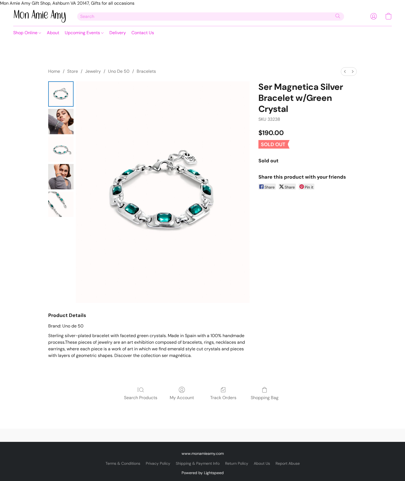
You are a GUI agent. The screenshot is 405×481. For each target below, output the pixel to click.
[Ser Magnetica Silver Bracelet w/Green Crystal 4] (61, 204)
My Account (182, 398)
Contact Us (142, 33)
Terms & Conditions (123, 463)
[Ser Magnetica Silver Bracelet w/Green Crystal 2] (61, 149)
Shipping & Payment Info (198, 463)
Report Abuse (288, 463)
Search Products (140, 398)
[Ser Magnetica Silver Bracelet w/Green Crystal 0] (61, 94)
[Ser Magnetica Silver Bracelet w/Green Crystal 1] (61, 121)
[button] (39, 16)
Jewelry (93, 71)
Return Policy (236, 463)
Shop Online (26, 33)
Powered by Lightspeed (203, 472)
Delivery (117, 33)
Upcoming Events (83, 33)
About (53, 33)
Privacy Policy (158, 463)
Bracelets (146, 71)
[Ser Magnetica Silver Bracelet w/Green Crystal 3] (61, 176)
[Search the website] (338, 16)
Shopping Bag (265, 398)
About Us (262, 463)
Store (72, 71)
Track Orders (223, 398)
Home (54, 71)
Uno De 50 (118, 71)
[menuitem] (345, 72)
